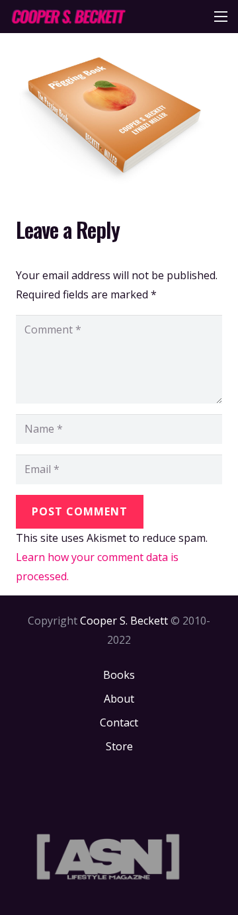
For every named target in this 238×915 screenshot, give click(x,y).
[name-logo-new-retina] (68, 16)
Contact (119, 722)
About (119, 698)
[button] (221, 16)
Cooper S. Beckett (124, 620)
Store (119, 746)
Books (119, 675)
